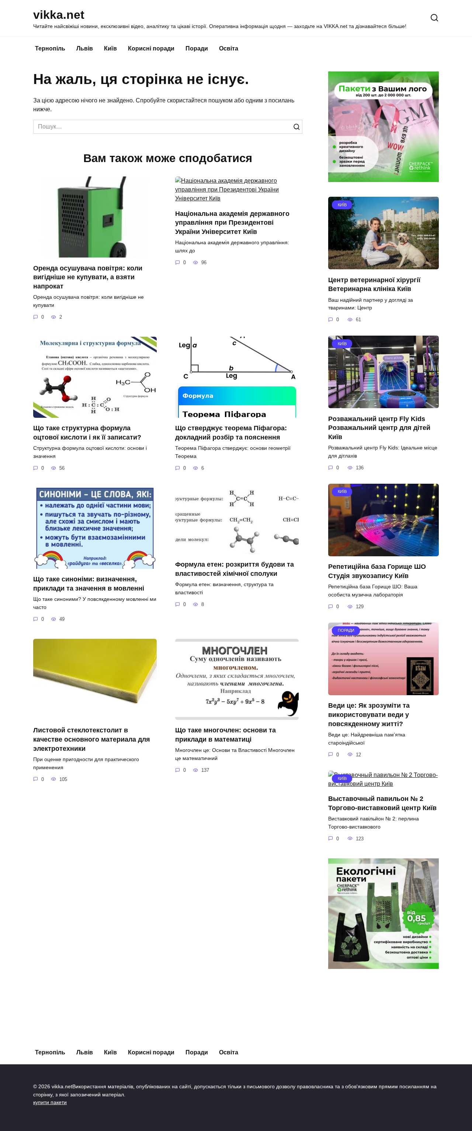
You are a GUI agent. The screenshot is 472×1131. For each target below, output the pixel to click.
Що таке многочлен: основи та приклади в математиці (225, 734)
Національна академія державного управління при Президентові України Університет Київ (232, 222)
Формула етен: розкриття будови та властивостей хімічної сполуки (234, 569)
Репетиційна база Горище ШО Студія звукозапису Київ (377, 571)
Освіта (228, 48)
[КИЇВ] (383, 265)
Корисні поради (151, 48)
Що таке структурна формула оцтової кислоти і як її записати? (87, 432)
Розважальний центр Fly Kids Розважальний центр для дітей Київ (379, 427)
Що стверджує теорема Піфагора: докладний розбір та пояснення (231, 432)
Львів (84, 48)
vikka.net (58, 14)
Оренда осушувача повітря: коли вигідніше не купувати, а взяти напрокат (87, 277)
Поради (196, 48)
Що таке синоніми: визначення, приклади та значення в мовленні (88, 583)
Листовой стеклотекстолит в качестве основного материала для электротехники (91, 739)
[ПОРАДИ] (383, 690)
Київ (110, 48)
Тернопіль (50, 48)
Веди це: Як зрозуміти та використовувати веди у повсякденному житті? (369, 714)
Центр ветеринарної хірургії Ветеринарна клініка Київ (374, 284)
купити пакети (50, 1102)
